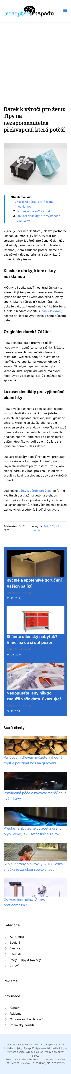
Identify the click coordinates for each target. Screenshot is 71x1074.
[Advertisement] (35, 59)
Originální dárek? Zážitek (34, 211)
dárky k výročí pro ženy (35, 490)
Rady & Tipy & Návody (19, 592)
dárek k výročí (51, 311)
